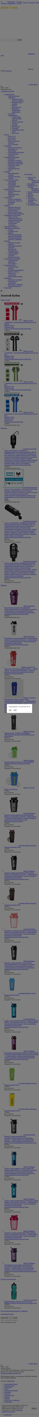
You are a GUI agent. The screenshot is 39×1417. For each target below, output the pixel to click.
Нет (15, 710)
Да (10, 710)
